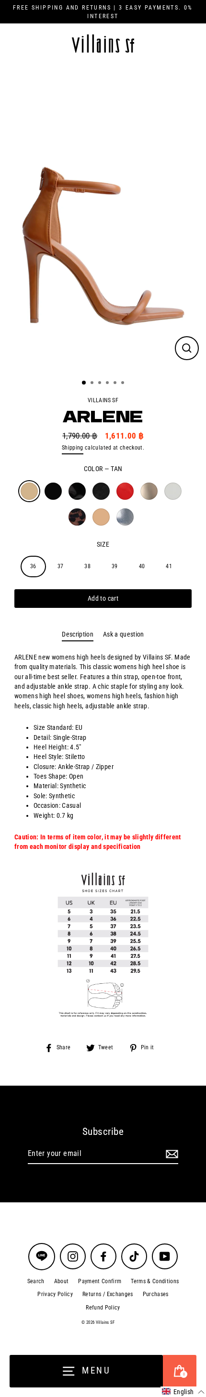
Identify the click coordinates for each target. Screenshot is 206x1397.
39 (115, 566)
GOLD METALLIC (149, 491)
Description (77, 634)
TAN (29, 491)
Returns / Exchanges (107, 1294)
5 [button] (116, 383)
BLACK (53, 491)
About (61, 1281)
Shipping (72, 447)
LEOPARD (77, 517)
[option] (103, 218)
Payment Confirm (99, 1281)
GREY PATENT (173, 491)
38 (87, 566)
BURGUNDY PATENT (125, 491)
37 (60, 566)
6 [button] (123, 383)
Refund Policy (103, 1307)
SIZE (103, 544)
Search (36, 1281)
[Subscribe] (170, 1154)
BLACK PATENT (77, 491)
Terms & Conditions (155, 1281)
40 (142, 566)
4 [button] (108, 383)
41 (169, 566)
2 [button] (93, 383)
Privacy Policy (55, 1294)
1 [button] (84, 383)
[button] (183, 1391)
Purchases (156, 1294)
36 (33, 566)
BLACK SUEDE (101, 491)
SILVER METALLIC (125, 517)
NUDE (101, 517)
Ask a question (123, 634)
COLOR (103, 469)
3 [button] (100, 383)
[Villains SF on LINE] (41, 1256)
